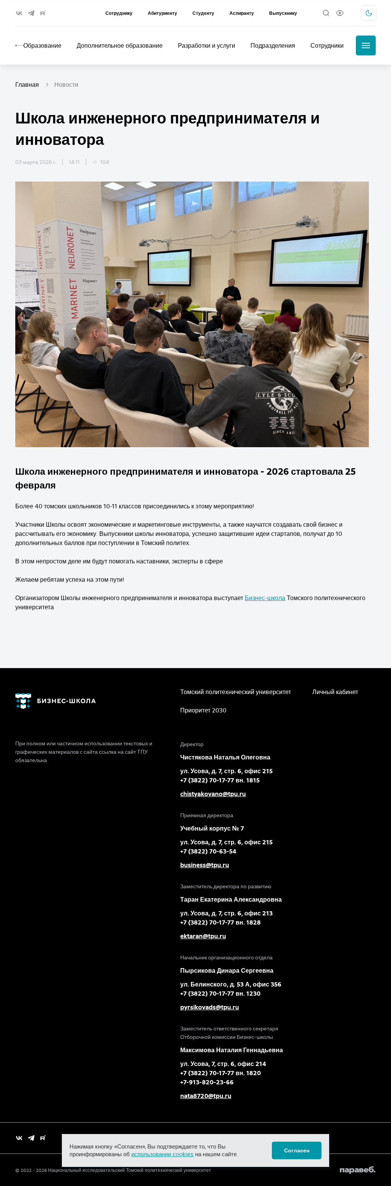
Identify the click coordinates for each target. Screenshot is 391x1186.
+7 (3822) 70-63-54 (208, 851)
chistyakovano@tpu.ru (213, 794)
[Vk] (19, 1138)
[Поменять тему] (369, 13)
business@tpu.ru (204, 865)
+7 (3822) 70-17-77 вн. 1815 (220, 780)
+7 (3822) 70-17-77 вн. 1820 (220, 1073)
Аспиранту (241, 13)
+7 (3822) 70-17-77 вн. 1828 (220, 922)
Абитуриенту (162, 13)
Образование (42, 45)
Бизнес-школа (265, 598)
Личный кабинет (335, 692)
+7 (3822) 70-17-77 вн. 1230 (220, 994)
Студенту (203, 13)
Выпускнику (283, 13)
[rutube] (43, 13)
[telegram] (31, 13)
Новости (66, 84)
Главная (27, 84)
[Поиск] (326, 13)
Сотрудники (327, 45)
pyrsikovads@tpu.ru (209, 1007)
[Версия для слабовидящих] (340, 13)
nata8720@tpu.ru (205, 1096)
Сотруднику (118, 13)
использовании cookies (162, 1154)
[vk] (19, 13)
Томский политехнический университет (235, 692)
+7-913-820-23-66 (207, 1082)
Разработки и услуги (206, 45)
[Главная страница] (19, 45)
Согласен (296, 1150)
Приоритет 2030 (203, 710)
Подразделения (272, 45)
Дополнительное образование (120, 45)
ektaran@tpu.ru (203, 936)
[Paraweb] (358, 1170)
